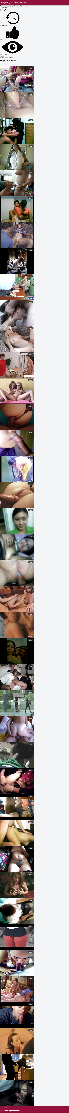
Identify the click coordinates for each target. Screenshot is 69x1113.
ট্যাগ (1, 59)
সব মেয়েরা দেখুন (3, 57)
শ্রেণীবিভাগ (2, 56)
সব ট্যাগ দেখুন (10, 57)
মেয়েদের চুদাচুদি (3, 7)
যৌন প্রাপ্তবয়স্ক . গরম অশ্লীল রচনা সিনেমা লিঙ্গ (14, 3)
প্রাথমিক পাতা (3, 9)
